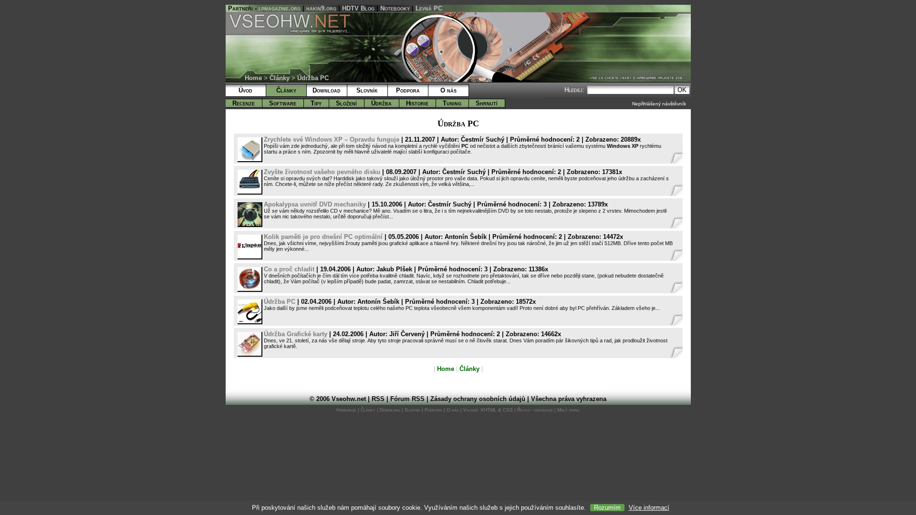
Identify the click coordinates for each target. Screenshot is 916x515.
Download (326, 90)
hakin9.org (321, 8)
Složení (346, 103)
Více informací (649, 507)
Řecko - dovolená (535, 409)
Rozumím (607, 507)
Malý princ (568, 409)
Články (280, 78)
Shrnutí (487, 103)
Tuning (452, 103)
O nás (448, 90)
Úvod (245, 90)
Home (253, 78)
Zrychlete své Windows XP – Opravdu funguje (331, 139)
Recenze (243, 103)
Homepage (346, 409)
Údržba (381, 103)
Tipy (316, 103)
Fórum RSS (407, 398)
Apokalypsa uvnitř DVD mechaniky (315, 204)
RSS (378, 398)
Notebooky (395, 8)
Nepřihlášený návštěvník (659, 103)
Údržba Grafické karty (295, 334)
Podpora (408, 90)
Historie (417, 103)
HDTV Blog (358, 8)
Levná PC (429, 8)
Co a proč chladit (289, 269)
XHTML (488, 409)
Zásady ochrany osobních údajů (477, 398)
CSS (508, 409)
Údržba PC (279, 301)
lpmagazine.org (280, 8)
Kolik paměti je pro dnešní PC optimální (323, 236)
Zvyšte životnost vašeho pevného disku (322, 171)
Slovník (367, 90)
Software (282, 103)
